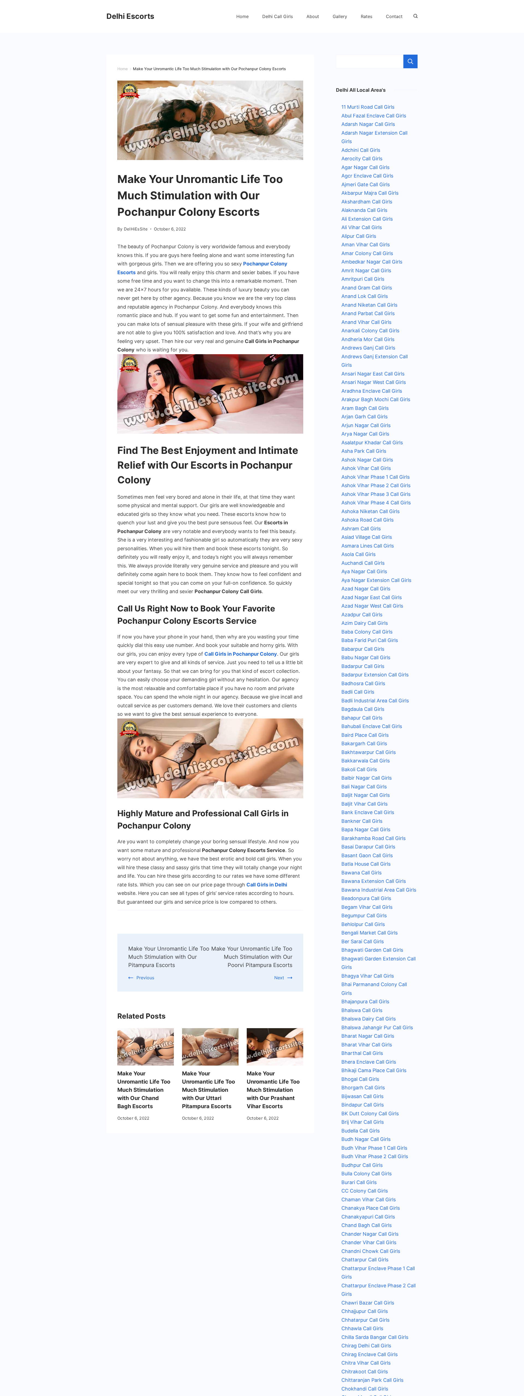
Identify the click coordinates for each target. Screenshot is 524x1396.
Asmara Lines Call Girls (367, 546)
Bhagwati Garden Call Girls (372, 950)
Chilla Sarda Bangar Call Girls (374, 1337)
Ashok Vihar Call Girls (366, 468)
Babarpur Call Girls (362, 649)
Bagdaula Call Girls (362, 709)
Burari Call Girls (359, 1182)
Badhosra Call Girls (363, 683)
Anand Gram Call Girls (366, 288)
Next (279, 977)
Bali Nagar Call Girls (364, 786)
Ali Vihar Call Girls (361, 227)
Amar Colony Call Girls (367, 253)
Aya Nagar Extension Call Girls (376, 580)
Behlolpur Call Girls (363, 924)
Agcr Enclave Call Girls (367, 176)
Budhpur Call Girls (362, 1165)
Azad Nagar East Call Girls (371, 597)
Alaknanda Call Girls (364, 210)
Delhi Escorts (130, 16)
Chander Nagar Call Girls (369, 1234)
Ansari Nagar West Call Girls (373, 382)
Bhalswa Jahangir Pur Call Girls (377, 1027)
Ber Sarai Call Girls (362, 941)
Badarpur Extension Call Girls (375, 675)
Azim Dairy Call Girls (364, 623)
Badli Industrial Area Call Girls (375, 700)
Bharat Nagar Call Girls (367, 1036)
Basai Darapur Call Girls (368, 847)
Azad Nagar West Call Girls (372, 606)
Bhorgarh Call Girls (363, 1087)
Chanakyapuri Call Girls (368, 1217)
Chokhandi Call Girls (364, 1389)
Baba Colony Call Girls (366, 632)
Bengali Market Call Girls (369, 933)
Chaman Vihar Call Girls (368, 1199)
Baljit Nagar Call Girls (365, 795)
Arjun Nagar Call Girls (366, 425)
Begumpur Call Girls (364, 915)
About (312, 16)
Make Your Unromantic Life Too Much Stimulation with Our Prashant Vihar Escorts (273, 1090)
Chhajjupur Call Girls (364, 1311)
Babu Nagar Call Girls (365, 657)
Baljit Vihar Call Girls (364, 804)
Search (410, 61)
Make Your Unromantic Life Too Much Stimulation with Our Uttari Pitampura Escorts (208, 1090)
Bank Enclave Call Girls (367, 812)
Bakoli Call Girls (359, 769)
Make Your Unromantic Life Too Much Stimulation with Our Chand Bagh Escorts (143, 1090)
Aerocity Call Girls (361, 158)
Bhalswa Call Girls (361, 1010)
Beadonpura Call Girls (366, 898)
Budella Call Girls (360, 1131)
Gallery (340, 16)
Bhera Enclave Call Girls (368, 1062)
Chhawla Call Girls (362, 1328)
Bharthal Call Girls (362, 1053)
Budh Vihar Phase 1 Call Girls (374, 1148)
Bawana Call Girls (361, 873)
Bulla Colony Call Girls (366, 1173)
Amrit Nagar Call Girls (366, 270)
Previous (145, 977)
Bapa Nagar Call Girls (365, 829)
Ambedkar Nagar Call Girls (371, 262)
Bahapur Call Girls (361, 718)
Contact (394, 16)
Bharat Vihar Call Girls (366, 1045)
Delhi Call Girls (277, 16)
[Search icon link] (414, 16)
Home (242, 16)
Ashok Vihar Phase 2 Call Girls (375, 485)
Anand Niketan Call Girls (369, 305)
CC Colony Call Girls (364, 1191)
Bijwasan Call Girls (362, 1096)
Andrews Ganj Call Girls (368, 348)
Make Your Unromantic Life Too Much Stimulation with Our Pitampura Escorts (168, 956)
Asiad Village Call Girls (366, 537)
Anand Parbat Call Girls (368, 313)
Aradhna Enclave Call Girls (371, 391)
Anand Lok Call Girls (364, 296)
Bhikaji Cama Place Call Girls (373, 1070)
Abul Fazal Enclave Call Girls (373, 116)
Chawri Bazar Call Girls (367, 1303)
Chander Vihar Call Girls (368, 1242)
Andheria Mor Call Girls (367, 339)
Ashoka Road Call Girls (367, 520)
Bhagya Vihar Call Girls (367, 976)
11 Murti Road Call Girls (367, 107)
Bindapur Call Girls (362, 1105)
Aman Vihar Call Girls (365, 244)
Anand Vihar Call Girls (366, 322)
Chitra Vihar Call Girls (366, 1363)
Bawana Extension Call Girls (373, 881)
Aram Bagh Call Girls (365, 408)
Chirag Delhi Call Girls (366, 1345)
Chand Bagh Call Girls (366, 1225)
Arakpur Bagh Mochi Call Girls (375, 399)
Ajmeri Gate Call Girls (365, 184)
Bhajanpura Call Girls (365, 1001)
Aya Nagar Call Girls (364, 571)
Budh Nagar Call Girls (366, 1139)
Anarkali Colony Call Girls (370, 330)
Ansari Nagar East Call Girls (372, 374)
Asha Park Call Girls (363, 451)
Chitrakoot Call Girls (364, 1371)
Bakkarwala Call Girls (365, 761)
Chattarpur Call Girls (364, 1259)
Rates (366, 16)
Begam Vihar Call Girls (366, 907)
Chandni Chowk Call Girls (370, 1251)
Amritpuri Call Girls (362, 279)
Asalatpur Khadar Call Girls (372, 442)
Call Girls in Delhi (266, 885)
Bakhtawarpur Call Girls (368, 752)
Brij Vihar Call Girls (362, 1122)
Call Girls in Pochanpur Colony (240, 654)
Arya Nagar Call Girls (365, 434)
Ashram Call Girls (361, 528)
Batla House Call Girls (366, 864)
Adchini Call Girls (360, 150)
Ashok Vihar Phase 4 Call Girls (376, 502)
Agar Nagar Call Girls (365, 167)
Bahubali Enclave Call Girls (371, 726)
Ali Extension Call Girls (367, 219)
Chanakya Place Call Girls (370, 1208)
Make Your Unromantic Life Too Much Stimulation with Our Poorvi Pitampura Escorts (251, 956)
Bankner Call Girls (361, 821)
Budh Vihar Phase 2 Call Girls (374, 1156)
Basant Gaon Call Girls (367, 855)
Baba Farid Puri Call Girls (369, 640)
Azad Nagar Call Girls (365, 588)
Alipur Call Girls (358, 236)
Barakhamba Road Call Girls (373, 838)
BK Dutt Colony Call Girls (370, 1113)
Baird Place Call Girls (365, 735)
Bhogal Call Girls (360, 1079)
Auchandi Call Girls (363, 563)
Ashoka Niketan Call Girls (370, 511)
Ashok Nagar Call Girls (367, 460)
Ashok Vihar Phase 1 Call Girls (375, 477)
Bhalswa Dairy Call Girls (368, 1019)
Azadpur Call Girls (361, 614)
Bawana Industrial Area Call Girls (378, 890)
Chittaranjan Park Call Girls (372, 1380)
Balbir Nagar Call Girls (366, 778)
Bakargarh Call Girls (364, 743)
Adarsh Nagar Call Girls (368, 124)
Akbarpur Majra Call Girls (369, 193)
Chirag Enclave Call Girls (369, 1354)
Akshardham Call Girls (366, 202)
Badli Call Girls (357, 692)
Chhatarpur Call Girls (365, 1320)
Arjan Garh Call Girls (364, 416)
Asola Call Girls (358, 554)
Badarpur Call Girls (362, 666)
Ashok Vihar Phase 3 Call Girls (375, 494)
